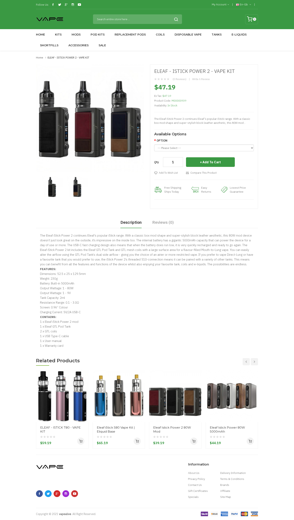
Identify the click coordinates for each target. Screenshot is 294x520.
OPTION (162, 140)
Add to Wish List (168, 172)
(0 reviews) (179, 79)
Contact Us (195, 485)
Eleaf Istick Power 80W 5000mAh (227, 429)
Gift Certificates (198, 491)
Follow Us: (42, 4)
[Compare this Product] (84, 407)
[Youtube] (79, 4)
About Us (193, 473)
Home (39, 57)
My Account (219, 4)
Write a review (201, 79)
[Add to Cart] (80, 441)
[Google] (66, 4)
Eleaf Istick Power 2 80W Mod (172, 429)
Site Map (225, 497)
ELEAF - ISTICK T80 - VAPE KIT (60, 429)
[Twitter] (60, 4)
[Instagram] (73, 4)
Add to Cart (211, 162)
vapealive (65, 514)
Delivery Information (233, 473)
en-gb (243, 4)
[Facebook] (53, 4)
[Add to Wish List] (84, 414)
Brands (224, 485)
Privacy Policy (196, 479)
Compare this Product (203, 172)
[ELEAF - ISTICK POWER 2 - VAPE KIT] (52, 186)
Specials (193, 497)
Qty (156, 162)
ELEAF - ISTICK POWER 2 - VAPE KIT (68, 57)
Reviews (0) (163, 222)
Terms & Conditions (232, 479)
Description (131, 222)
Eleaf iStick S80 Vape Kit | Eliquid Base (116, 429)
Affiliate (225, 491)
